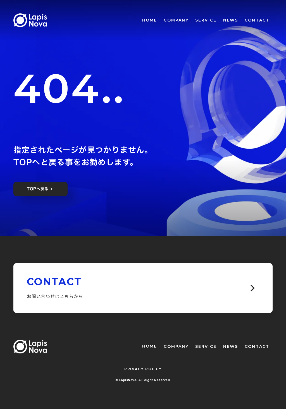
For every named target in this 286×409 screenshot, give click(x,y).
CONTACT (257, 20)
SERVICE (205, 20)
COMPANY (176, 20)
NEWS (230, 20)
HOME (149, 20)
